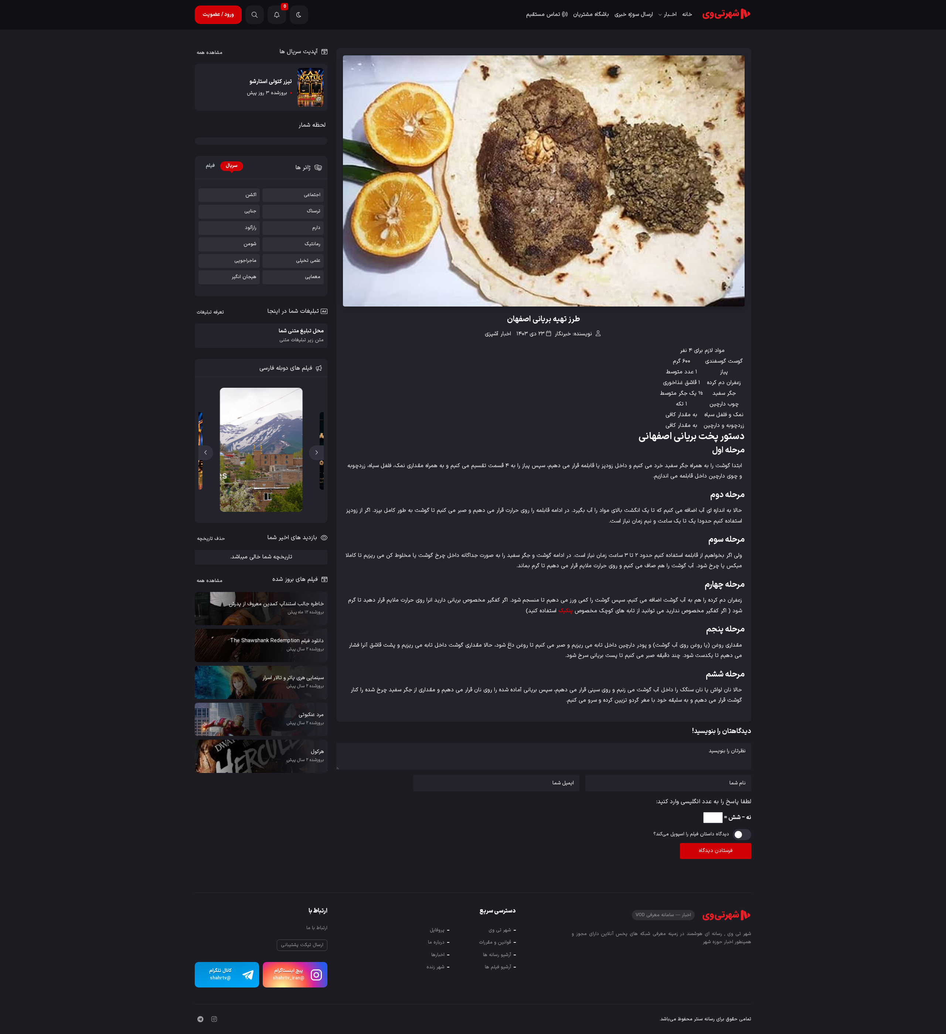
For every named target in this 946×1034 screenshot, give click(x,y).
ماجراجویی (245, 260)
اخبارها (438, 955)
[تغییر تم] (299, 15)
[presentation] (316, 452)
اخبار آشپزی (498, 334)
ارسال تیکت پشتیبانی (302, 945)
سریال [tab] (232, 166)
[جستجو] (254, 15)
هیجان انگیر (244, 277)
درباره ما (436, 942)
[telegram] (200, 1020)
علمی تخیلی (308, 260)
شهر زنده (435, 967)
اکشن (250, 195)
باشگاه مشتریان (591, 14)
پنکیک (565, 611)
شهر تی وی (500, 930)
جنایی (250, 211)
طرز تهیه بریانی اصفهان (543, 319)
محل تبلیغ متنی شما (301, 335)
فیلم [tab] (210, 166)
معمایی (312, 277)
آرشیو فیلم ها (498, 967)
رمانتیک (312, 244)
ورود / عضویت (218, 14)
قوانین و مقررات (495, 942)
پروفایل (437, 930)
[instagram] (214, 1020)
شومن (250, 244)
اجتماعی (312, 195)
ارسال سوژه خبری (634, 14)
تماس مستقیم (543, 14)
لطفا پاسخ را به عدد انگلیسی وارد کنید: (703, 801)
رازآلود (250, 228)
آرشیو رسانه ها (497, 955)
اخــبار (670, 14)
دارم (316, 228)
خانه (687, 14)
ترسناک (313, 211)
